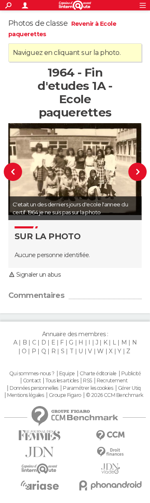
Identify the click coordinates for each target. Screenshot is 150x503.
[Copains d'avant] (39, 468)
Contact (32, 381)
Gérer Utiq (129, 388)
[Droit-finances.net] (110, 452)
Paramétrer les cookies (88, 388)
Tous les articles (61, 381)
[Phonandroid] (110, 485)
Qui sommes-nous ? (31, 374)
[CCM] (110, 435)
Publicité (131, 374)
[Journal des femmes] (39, 435)
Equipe (67, 374)
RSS (87, 381)
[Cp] (134, 171)
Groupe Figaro (65, 395)
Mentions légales (25, 395)
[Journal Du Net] (39, 452)
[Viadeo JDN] (110, 468)
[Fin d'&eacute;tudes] (16, 171)
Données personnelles (34, 388)
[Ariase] (39, 485)
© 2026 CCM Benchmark (114, 395)
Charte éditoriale (98, 374)
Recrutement (112, 381)
